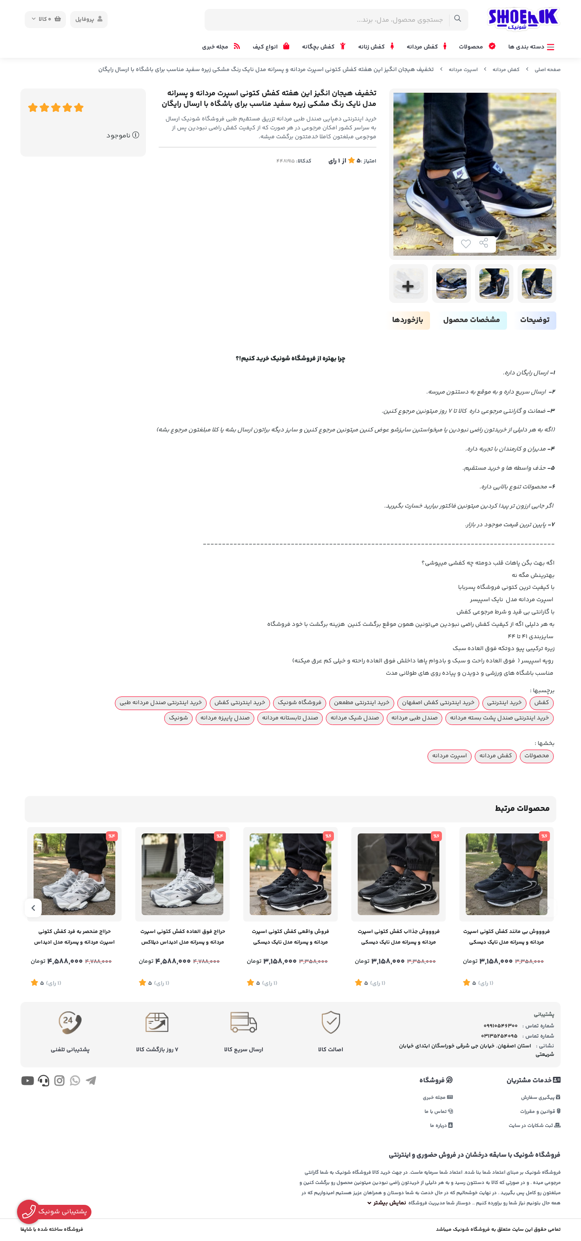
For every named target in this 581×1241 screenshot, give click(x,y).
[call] (43, 1082)
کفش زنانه (372, 47)
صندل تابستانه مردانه (290, 718)
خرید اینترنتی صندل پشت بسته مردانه (499, 718)
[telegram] (91, 1082)
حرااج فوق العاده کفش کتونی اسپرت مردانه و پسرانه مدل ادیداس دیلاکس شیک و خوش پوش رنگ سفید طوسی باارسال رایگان (182, 937)
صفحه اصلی (548, 70)
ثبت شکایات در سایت (531, 1125)
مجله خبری (216, 47)
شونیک (178, 718)
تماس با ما (436, 1111)
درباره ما (439, 1125)
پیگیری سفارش (538, 1097)
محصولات (471, 47)
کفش (541, 703)
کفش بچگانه (319, 47)
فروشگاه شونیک (300, 703)
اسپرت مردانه (463, 70)
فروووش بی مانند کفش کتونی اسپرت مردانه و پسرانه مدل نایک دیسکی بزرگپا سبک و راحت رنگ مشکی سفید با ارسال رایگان (506, 937)
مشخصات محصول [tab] (471, 320)
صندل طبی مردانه (414, 718)
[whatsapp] (75, 1082)
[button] (547, 908)
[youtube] (27, 1082)
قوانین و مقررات (538, 1111)
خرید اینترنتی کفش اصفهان (438, 703)
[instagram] (59, 1082)
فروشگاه (432, 1081)
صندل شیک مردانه (354, 718)
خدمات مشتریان (530, 1081)
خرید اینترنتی (504, 703)
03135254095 (499, 1036)
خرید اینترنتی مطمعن (362, 703)
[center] (458, 20)
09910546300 (501, 1026)
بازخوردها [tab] (407, 320)
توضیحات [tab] (535, 320)
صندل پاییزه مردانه (225, 718)
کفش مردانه (423, 47)
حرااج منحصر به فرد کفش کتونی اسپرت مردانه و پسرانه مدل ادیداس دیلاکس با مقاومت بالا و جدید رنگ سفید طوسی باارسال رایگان (74, 937)
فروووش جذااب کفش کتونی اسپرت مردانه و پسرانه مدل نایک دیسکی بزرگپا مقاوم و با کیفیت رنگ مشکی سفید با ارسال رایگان (399, 937)
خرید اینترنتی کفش (239, 703)
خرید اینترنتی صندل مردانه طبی (161, 703)
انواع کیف (266, 47)
